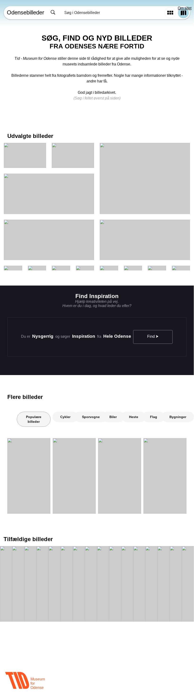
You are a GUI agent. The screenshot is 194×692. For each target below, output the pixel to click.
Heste (133, 417)
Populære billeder (33, 419)
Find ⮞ (153, 336)
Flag (153, 417)
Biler (113, 417)
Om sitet (184, 8)
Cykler (65, 417)
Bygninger (177, 417)
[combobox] (105, 12)
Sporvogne (91, 417)
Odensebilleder (25, 12)
